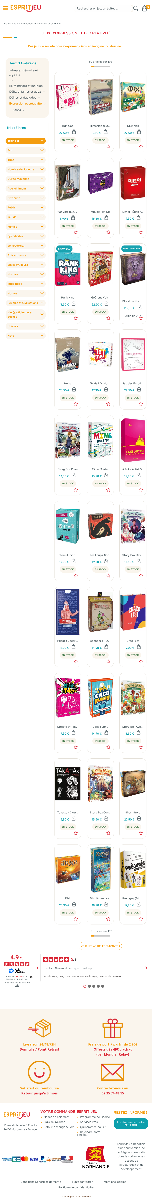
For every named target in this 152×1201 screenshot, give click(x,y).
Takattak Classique (67, 812)
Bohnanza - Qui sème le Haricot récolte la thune (100, 641)
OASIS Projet (67, 1196)
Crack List (133, 641)
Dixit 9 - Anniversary (100, 898)
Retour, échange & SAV (58, 1127)
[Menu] (5, 8)
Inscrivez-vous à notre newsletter (131, 1123)
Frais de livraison (54, 1122)
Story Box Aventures (132, 726)
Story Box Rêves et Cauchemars (132, 555)
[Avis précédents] (37, 967)
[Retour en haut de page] (144, 1190)
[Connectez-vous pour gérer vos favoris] (75, 146)
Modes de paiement (56, 1117)
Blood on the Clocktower (132, 301)
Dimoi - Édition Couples (132, 211)
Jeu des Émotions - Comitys (132, 383)
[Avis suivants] (146, 967)
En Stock (68, 140)
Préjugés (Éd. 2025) (132, 898)
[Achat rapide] (74, 132)
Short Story (133, 812)
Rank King (68, 297)
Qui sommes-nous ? (92, 1127)
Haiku (68, 383)
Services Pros (88, 1122)
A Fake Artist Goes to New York (132, 469)
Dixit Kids (133, 126)
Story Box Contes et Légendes (100, 812)
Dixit (68, 898)
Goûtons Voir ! (100, 297)
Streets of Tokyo (67, 726)
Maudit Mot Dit (100, 211)
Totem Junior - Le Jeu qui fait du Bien (67, 555)
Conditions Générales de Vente (41, 1182)
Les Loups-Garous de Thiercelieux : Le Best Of (100, 555)
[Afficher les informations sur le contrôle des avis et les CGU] (31, 977)
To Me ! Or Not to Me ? (100, 383)
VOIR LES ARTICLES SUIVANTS (99, 946)
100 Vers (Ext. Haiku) (67, 211)
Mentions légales (115, 1182)
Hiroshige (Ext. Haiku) (100, 126)
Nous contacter (82, 1182)
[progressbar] (100, 66)
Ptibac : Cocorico (67, 641)
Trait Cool (68, 126)
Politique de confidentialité (76, 1187)
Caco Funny (100, 726)
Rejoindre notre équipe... (88, 1133)
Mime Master (100, 469)
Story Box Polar (68, 469)
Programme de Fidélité (94, 1117)
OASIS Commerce (83, 1196)
